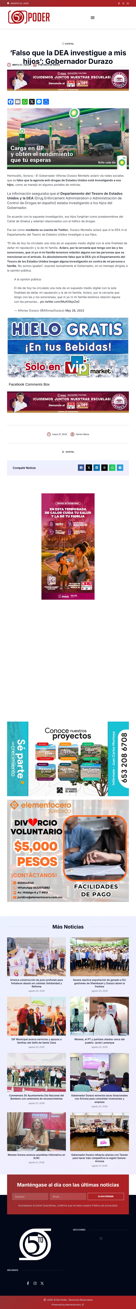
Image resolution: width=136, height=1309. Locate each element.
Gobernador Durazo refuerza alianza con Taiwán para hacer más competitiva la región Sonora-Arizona (99, 1158)
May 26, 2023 (74, 310)
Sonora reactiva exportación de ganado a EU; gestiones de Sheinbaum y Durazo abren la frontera (99, 983)
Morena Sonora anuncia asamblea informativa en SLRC (36, 1156)
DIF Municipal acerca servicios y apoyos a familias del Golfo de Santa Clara (37, 1041)
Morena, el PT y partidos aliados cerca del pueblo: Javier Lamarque (100, 1041)
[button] (92, 17)
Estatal (69, 44)
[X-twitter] (123, 3)
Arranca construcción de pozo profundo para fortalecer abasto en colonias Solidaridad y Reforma (36, 983)
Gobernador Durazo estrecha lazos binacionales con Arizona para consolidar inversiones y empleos (99, 1098)
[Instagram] (128, 3)
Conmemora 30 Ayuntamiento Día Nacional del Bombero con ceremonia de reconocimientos (36, 1097)
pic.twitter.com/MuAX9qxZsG (60, 301)
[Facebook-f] (119, 3)
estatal (70, 452)
